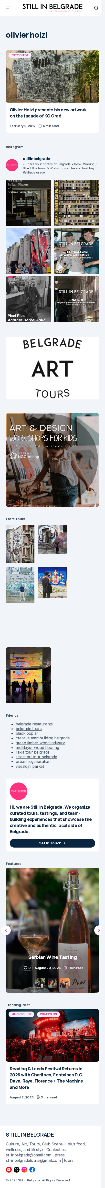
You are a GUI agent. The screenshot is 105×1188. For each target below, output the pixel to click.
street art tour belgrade (36, 756)
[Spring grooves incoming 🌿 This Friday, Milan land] (76, 251)
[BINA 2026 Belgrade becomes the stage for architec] (76, 299)
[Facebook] (32, 1170)
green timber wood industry (40, 742)
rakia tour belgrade (33, 752)
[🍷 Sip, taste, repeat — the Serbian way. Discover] (28, 203)
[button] (9, 8)
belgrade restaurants (34, 724)
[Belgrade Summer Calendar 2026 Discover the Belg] (76, 203)
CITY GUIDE (20, 55)
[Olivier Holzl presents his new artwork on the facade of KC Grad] (52, 76)
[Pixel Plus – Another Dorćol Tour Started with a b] (28, 299)
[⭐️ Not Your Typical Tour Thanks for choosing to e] (28, 251)
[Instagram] (24, 1170)
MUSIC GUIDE (21, 1014)
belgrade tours (29, 728)
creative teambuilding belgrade (43, 737)
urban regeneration (33, 761)
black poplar (27, 733)
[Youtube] (9, 1170)
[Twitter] (17, 1170)
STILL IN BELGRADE (30, 1134)
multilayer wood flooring (37, 747)
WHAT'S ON (48, 1014)
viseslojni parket (30, 766)
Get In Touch (50, 843)
